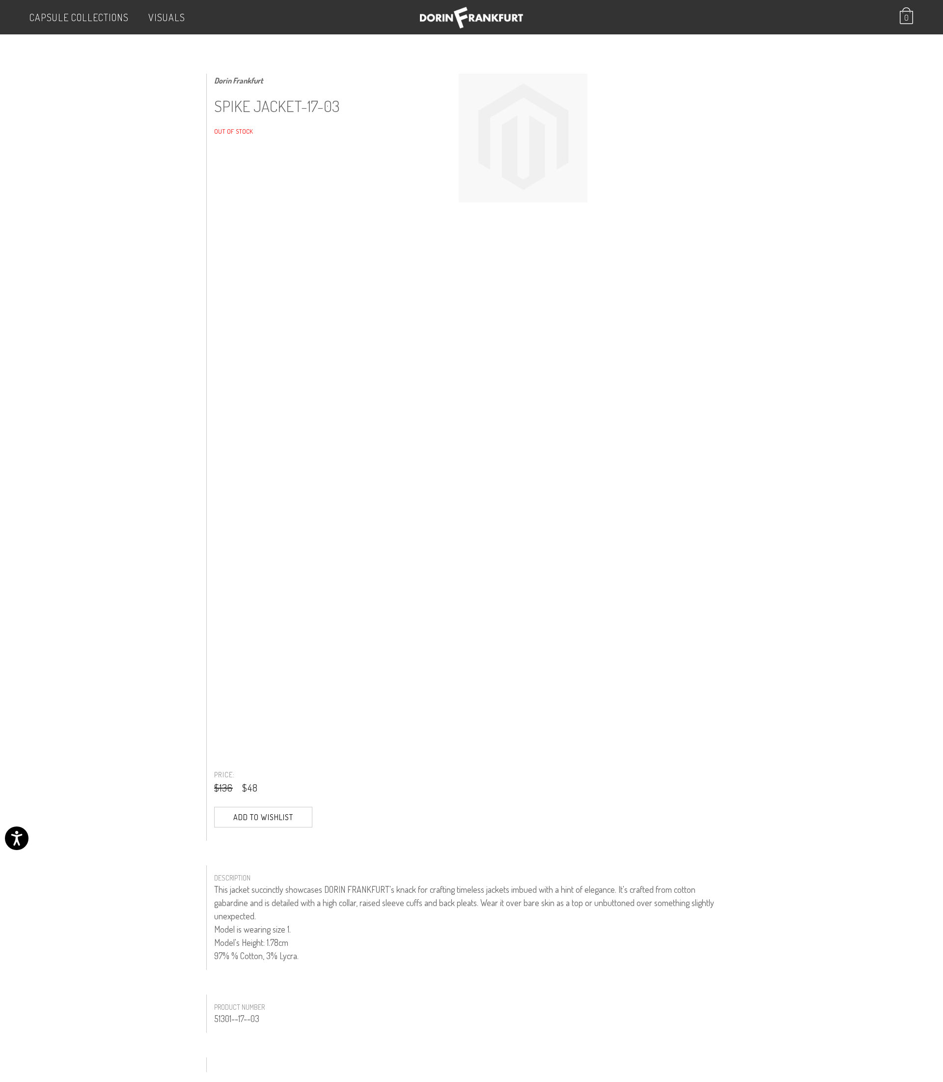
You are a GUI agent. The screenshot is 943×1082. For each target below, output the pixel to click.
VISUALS (166, 17)
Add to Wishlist (263, 817)
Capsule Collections (79, 17)
